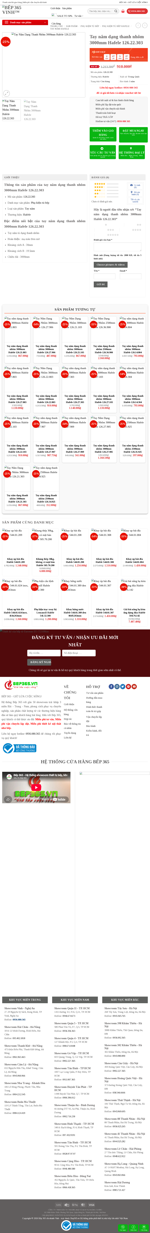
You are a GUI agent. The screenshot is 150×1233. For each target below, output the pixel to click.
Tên (96, 271)
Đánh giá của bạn (103, 240)
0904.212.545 (19, 1094)
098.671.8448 (69, 1046)
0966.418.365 (69, 1187)
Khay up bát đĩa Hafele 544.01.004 (134, 561)
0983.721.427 (119, 1190)
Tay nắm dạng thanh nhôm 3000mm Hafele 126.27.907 (46, 448)
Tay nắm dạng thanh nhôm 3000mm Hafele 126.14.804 (132, 349)
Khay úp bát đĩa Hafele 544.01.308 (105, 561)
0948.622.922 (119, 1156)
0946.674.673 (69, 1016)
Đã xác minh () (136, 193)
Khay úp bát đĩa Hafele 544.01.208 (75, 561)
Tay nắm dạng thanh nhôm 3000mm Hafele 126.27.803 (17, 399)
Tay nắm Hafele (59, 29)
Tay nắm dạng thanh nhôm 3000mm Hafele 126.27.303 (75, 399)
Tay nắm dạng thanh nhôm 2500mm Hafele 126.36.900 (104, 349)
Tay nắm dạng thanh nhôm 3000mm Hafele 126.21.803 (17, 349)
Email (123, 271)
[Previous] (7, 65)
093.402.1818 (19, 1038)
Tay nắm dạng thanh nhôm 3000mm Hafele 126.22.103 (17, 448)
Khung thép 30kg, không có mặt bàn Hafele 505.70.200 (45, 562)
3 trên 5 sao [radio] (101, 230)
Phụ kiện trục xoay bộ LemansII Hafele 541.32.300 (45, 612)
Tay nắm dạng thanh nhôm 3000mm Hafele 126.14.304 (132, 399)
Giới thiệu (55, 8)
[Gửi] (116, 11)
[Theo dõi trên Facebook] (111, 686)
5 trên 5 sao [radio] (101, 235)
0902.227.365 (69, 1061)
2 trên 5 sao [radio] (130, 224)
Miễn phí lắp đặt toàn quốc (108, 104)
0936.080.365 (33, 733)
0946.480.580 (69, 1168)
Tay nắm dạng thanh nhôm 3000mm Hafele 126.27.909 (75, 448)
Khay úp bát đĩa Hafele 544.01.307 (105, 611)
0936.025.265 (119, 1126)
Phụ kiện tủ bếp (90, 26)
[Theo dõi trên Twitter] (122, 686)
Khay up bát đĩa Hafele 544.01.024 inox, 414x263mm (15, 612)
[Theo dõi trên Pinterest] (128, 686)
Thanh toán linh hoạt (106, 113)
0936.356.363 (69, 1031)
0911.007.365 (69, 1079)
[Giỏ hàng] (123, 11)
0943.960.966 (19, 1075)
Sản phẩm (67, 8)
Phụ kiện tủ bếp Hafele (115, 26)
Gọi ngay (123, 1230)
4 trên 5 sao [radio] (126, 230)
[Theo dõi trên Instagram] (117, 686)
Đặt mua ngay (133, 130)
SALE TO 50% (64, 16)
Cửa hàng (144, 1230)
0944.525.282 (119, 1141)
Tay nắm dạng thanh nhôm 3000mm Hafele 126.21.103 (75, 349)
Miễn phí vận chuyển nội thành (110, 108)
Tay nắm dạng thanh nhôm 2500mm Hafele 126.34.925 (46, 498)
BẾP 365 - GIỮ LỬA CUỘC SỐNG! (133, 2)
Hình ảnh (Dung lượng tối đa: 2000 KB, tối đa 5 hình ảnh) (117, 257)
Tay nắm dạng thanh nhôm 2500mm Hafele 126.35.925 (132, 448)
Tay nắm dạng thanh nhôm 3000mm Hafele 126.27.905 (104, 448)
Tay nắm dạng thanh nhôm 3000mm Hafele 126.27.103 (104, 399)
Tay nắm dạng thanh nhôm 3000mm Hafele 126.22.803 (46, 399)
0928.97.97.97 (69, 1153)
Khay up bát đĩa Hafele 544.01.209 (16, 561)
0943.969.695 (119, 1111)
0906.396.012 (69, 1097)
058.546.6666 (119, 1092)
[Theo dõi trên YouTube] (134, 686)
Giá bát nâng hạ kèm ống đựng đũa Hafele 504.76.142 (134, 612)
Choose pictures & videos (111, 264)
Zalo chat (134, 1230)
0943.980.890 (119, 1056)
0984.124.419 (19, 1113)
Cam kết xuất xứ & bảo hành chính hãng (115, 100)
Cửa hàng (56, 23)
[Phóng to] (6, 93)
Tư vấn (77, 16)
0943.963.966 (119, 1175)
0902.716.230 (69, 1116)
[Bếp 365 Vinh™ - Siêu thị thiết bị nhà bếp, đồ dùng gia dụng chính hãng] (24, 11)
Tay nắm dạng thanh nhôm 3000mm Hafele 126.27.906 (46, 349)
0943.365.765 (119, 1016)
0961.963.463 (19, 1057)
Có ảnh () (136, 186)
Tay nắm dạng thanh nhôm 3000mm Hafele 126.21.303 (17, 498)
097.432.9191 (69, 1135)
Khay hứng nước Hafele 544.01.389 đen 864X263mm (75, 612)
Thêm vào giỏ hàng (103, 132)
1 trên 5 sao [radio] (98, 224)
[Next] (80, 65)
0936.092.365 (119, 1037)
